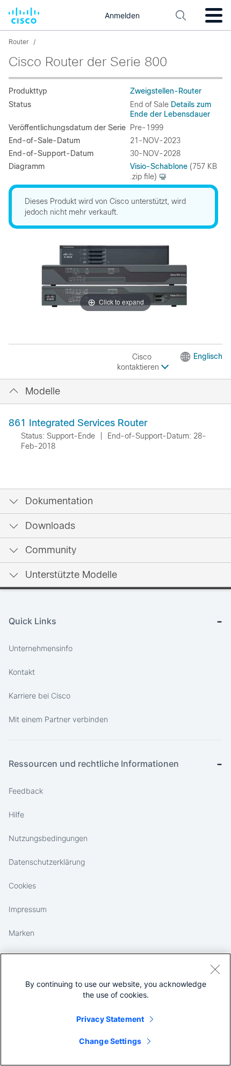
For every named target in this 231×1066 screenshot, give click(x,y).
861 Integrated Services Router (78, 423)
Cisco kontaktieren (139, 361)
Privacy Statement (110, 1018)
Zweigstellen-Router (165, 91)
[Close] (215, 969)
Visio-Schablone (158, 166)
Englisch (207, 356)
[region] (115, 1009)
